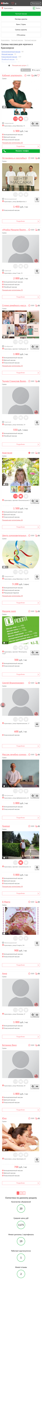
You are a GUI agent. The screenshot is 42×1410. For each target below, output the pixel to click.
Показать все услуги (20, 65)
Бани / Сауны (21, 24)
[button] (24, 111)
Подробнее (20, 146)
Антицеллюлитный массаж (11, 52)
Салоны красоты (21, 30)
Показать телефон (22, 151)
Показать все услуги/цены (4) (12, 596)
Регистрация (36, 3)
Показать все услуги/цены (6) (12, 143)
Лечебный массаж (8, 59)
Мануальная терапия (9, 62)
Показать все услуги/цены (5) (12, 290)
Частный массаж (21, 14)
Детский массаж (7, 54)
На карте (36, 70)
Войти (38, 8)
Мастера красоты (21, 19)
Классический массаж (9, 57)
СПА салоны (21, 35)
